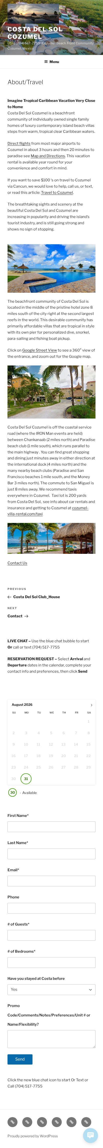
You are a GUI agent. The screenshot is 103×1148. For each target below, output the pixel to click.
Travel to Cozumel (57, 192)
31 (26, 779)
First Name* (18, 815)
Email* (13, 870)
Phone (13, 897)
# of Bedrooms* (22, 951)
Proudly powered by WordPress (33, 1136)
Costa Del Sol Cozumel (35, 33)
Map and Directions (48, 156)
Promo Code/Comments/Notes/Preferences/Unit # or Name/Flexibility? (49, 1015)
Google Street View (39, 350)
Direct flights (19, 143)
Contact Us (17, 563)
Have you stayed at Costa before (36, 978)
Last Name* (18, 843)
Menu (54, 62)
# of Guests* (19, 924)
